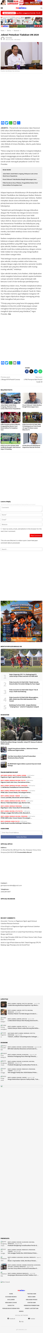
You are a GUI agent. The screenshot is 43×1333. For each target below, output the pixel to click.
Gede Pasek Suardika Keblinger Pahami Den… (16, 823)
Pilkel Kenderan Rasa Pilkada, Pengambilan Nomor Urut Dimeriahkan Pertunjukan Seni (10, 427)
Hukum (13, 821)
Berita (14, 775)
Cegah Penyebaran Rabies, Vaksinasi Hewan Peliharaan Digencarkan (23, 749)
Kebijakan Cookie (11, 1302)
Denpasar (12, 780)
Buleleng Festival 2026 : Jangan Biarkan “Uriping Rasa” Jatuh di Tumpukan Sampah (24, 706)
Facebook (12, 1319)
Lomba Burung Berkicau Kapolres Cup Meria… (23, 1005)
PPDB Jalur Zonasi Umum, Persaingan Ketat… (16, 792)
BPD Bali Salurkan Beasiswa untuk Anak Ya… (23, 1049)
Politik (23, 780)
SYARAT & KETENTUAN (31, 1308)
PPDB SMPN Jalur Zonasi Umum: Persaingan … (16, 818)
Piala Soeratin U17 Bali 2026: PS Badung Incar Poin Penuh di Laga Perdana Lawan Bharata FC (31, 427)
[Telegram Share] (36, 371)
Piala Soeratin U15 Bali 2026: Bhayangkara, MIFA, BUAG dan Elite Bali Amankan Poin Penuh (23, 699)
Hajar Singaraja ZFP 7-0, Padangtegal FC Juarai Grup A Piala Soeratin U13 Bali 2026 (23, 675)
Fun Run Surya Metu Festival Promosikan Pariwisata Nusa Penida (22, 757)
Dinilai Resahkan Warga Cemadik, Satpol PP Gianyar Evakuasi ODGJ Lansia (21, 743)
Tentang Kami (31, 1294)
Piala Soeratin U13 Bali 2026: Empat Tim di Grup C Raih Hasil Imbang (23, 690)
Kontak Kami (32, 1302)
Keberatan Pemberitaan (31, 1305)
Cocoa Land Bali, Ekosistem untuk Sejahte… (16, 797)
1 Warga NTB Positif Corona (10, 378)
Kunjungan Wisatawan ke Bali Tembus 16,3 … (23, 1275)
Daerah (19, 775)
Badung (10, 775)
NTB (16, 811)
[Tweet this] (31, 371)
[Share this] (27, 371)
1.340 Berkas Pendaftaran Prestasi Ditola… (15, 787)
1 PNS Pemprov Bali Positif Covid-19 (33, 379)
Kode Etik (11, 1305)
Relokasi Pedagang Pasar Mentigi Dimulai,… (23, 1056)
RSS (22, 1321)
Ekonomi (12, 796)
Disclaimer (11, 1299)
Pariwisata (11, 1012)
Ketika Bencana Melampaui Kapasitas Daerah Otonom (31, 446)
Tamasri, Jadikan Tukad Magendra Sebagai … (23, 1037)
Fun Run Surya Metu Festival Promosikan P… (23, 1268)
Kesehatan (30, 1265)
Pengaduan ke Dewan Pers (11, 1308)
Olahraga (16, 1266)
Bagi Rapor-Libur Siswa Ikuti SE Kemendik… (16, 808)
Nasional (18, 780)
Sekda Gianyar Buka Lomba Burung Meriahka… (24, 1028)
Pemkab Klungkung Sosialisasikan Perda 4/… (23, 1065)
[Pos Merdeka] (21, 8)
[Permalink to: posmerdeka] (3, 39)
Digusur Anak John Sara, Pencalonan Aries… (16, 782)
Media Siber (31, 1297)
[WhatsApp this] (40, 371)
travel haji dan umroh (8, 932)
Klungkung (25, 1054)
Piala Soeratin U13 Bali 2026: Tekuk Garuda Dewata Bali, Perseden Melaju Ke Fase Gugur (24, 683)
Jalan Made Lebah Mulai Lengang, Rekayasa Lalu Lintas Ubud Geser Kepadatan (10, 406)
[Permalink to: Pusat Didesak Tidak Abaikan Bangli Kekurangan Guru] (32, 398)
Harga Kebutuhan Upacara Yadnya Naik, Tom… (24, 1079)
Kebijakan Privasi (31, 1299)
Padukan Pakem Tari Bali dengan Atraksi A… (23, 1014)
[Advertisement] (21, 97)
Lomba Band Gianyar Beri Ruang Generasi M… (23, 1020)
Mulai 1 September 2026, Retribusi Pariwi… (22, 1261)
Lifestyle (24, 1003)
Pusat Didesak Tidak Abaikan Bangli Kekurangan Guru (19, 179)
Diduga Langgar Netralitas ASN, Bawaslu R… (16, 813)
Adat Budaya (4, 775)
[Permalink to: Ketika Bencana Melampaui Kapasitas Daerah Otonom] (32, 438)
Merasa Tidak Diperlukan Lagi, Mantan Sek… (16, 803)
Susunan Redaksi (11, 1297)
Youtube (32, 1319)
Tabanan (17, 796)
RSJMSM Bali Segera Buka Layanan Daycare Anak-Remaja (24, 764)
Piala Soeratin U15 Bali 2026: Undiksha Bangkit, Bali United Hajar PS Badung (10, 447)
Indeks (21, 1311)
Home (11, 1294)
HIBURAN (24, 775)
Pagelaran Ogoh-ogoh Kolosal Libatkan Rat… (16, 777)
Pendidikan (24, 785)
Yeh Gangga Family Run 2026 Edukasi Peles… (23, 1072)
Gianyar (18, 1003)
